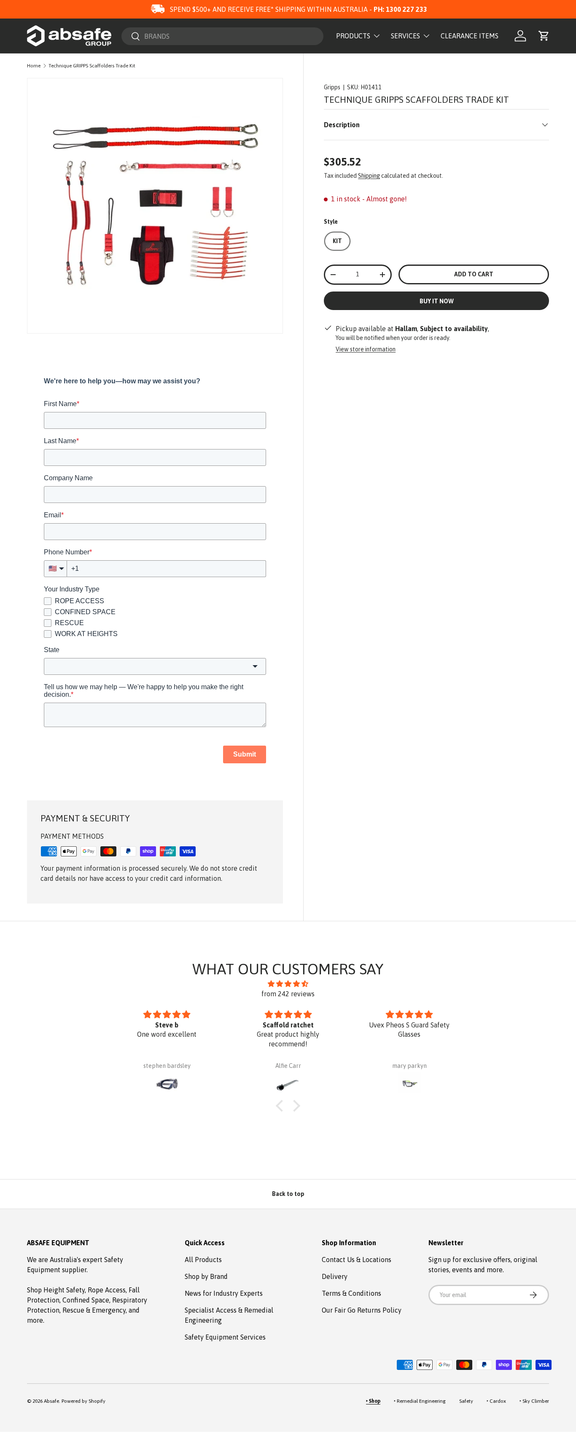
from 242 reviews (288, 994)
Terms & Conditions (351, 1293)
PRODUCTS (353, 36)
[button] (544, 36)
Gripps (332, 87)
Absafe (51, 1401)
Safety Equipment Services (225, 1337)
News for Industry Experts (224, 1293)
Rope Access (107, 1290)
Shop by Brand (206, 1276)
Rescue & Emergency (94, 1310)
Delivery (334, 1276)
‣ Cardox (496, 1401)
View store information (366, 349)
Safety (466, 1401)
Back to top (288, 1193)
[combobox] (222, 36)
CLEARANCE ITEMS (469, 36)
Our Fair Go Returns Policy (361, 1310)
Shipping (369, 175)
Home (33, 65)
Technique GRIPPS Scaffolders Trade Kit (91, 65)
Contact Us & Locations (356, 1259)
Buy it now (437, 301)
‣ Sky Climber (534, 1401)
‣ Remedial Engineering (420, 1401)
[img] (288, 984)
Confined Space (85, 1300)
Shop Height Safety (56, 1290)
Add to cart (473, 274)
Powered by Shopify (83, 1401)
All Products (203, 1259)
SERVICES (405, 36)
